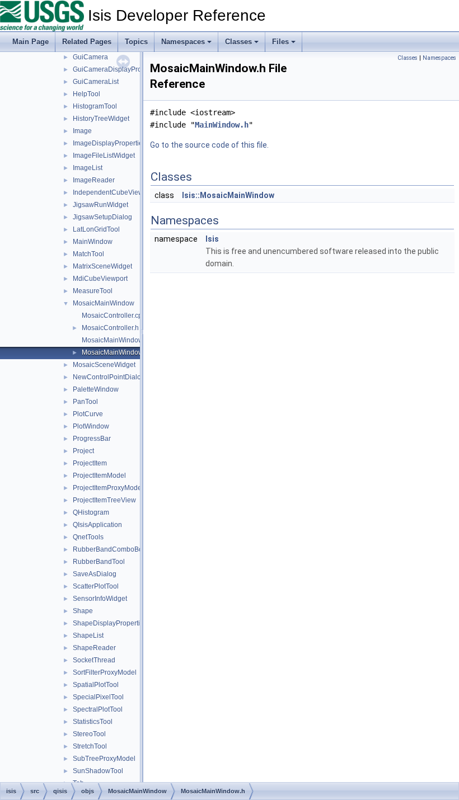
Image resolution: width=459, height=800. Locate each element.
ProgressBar (92, 439)
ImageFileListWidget (104, 155)
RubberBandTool (99, 562)
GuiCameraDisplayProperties (117, 69)
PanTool (85, 402)
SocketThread (94, 660)
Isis (212, 238)
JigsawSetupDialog (102, 217)
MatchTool (88, 254)
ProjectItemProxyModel (108, 488)
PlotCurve (88, 414)
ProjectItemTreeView (104, 500)
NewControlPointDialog (109, 377)
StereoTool (89, 734)
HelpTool (86, 94)
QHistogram (91, 512)
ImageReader (94, 180)
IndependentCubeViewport (114, 192)
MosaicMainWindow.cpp (119, 340)
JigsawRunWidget (100, 205)
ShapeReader (94, 648)
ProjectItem (90, 463)
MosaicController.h (110, 328)
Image (82, 131)
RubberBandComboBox (109, 549)
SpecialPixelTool (98, 697)
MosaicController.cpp (114, 315)
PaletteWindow (96, 389)
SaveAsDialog (94, 574)
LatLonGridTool (96, 229)
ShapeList (88, 635)
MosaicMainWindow (103, 303)
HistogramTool (95, 106)
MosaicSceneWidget (104, 365)
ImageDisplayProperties (109, 143)
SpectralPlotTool (98, 709)
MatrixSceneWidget (102, 266)
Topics (136, 41)
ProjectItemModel (99, 475)
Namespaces (183, 41)
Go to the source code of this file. (209, 144)
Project (83, 451)
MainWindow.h (222, 124)
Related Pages (86, 41)
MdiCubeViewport (100, 279)
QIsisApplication (97, 525)
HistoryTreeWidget (101, 119)
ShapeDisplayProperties (110, 623)
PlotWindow (91, 426)
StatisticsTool (93, 722)
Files (280, 41)
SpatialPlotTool (96, 685)
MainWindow (93, 242)
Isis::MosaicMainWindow (228, 195)
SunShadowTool (98, 771)
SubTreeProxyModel (104, 759)
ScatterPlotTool (96, 586)
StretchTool (90, 746)
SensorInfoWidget (100, 599)
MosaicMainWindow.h (115, 352)
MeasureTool (93, 291)
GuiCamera (90, 57)
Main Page (30, 41)
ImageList (87, 168)
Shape (83, 611)
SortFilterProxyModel (105, 672)
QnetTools (88, 537)
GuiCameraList (96, 82)
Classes (238, 41)
